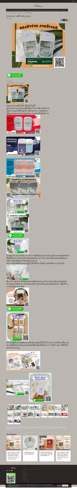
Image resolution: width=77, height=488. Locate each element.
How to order (25, 474)
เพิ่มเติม (64, 10)
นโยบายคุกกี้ (16, 486)
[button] (70, 10)
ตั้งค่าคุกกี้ (59, 485)
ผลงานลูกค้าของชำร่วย (56, 10)
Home (8, 10)
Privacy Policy (25, 479)
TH (74, 1)
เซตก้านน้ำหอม (21, 10)
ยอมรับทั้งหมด (65, 485)
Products (13, 10)
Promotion (25, 476)
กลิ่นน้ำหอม (28, 10)
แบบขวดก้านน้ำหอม (37, 10)
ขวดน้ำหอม (46, 10)
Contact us (25, 478)
